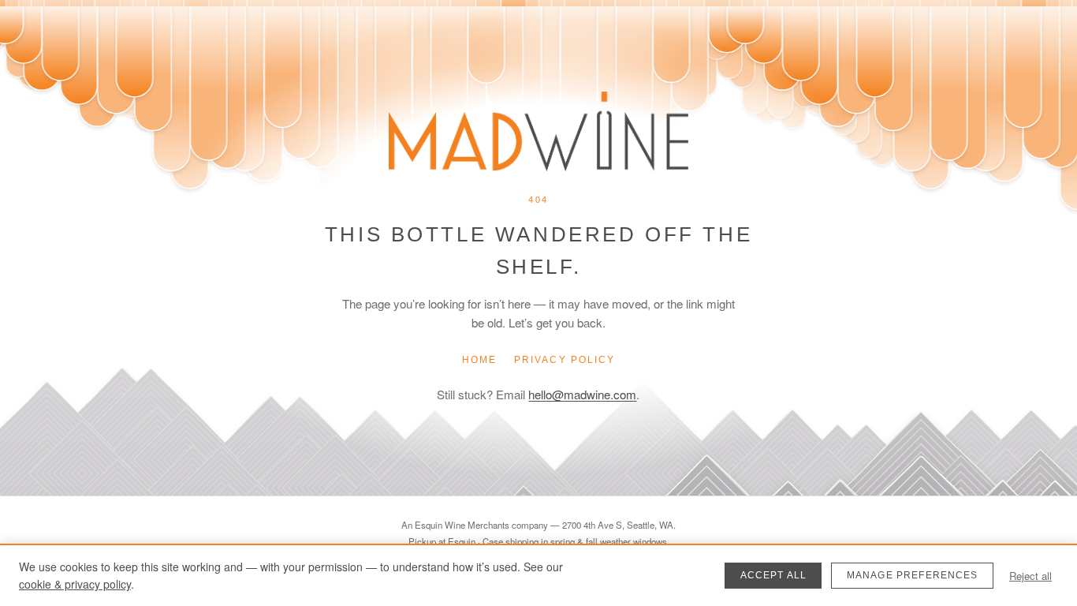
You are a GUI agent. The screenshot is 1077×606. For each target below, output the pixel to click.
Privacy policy (564, 360)
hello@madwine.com (582, 394)
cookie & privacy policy (75, 584)
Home (479, 360)
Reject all (1030, 575)
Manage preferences (912, 575)
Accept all (773, 575)
